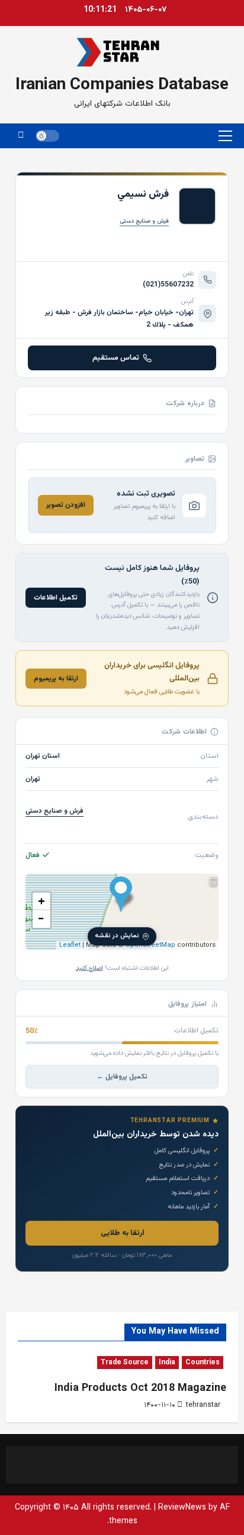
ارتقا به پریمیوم (56, 678)
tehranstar (203, 1405)
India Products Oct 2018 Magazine (140, 1388)
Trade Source (125, 1362)
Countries (202, 1362)
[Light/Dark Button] (47, 136)
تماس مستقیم (115, 358)
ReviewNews (182, 1507)
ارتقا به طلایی (122, 1233)
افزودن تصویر (65, 505)
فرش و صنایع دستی (144, 221)
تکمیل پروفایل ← (122, 1076)
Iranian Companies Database (122, 85)
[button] (225, 135)
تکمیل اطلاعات (56, 597)
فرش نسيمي (143, 194)
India (167, 1362)
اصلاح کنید (89, 968)
